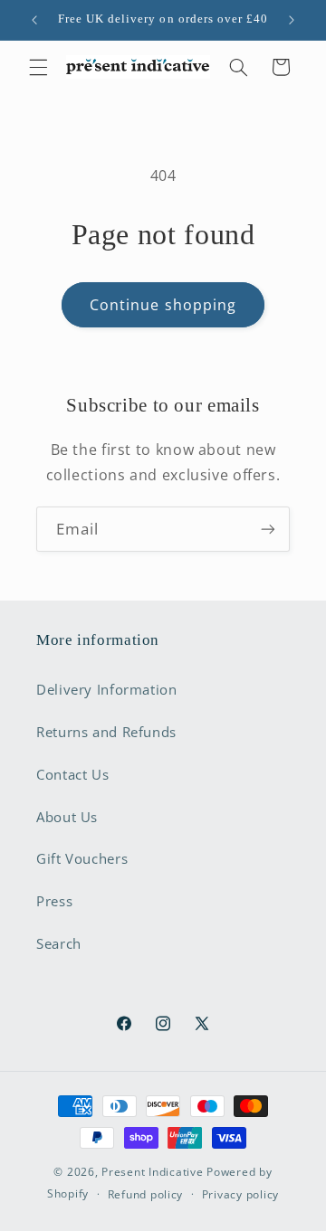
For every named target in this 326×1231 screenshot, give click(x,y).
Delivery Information (106, 689)
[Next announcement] (292, 20)
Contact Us (72, 774)
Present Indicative (152, 1172)
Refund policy (146, 1194)
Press (54, 901)
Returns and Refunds (106, 732)
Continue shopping (163, 305)
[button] (38, 67)
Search (59, 943)
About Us (67, 817)
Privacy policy (240, 1194)
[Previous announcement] (34, 20)
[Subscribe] (268, 529)
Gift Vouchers (82, 858)
